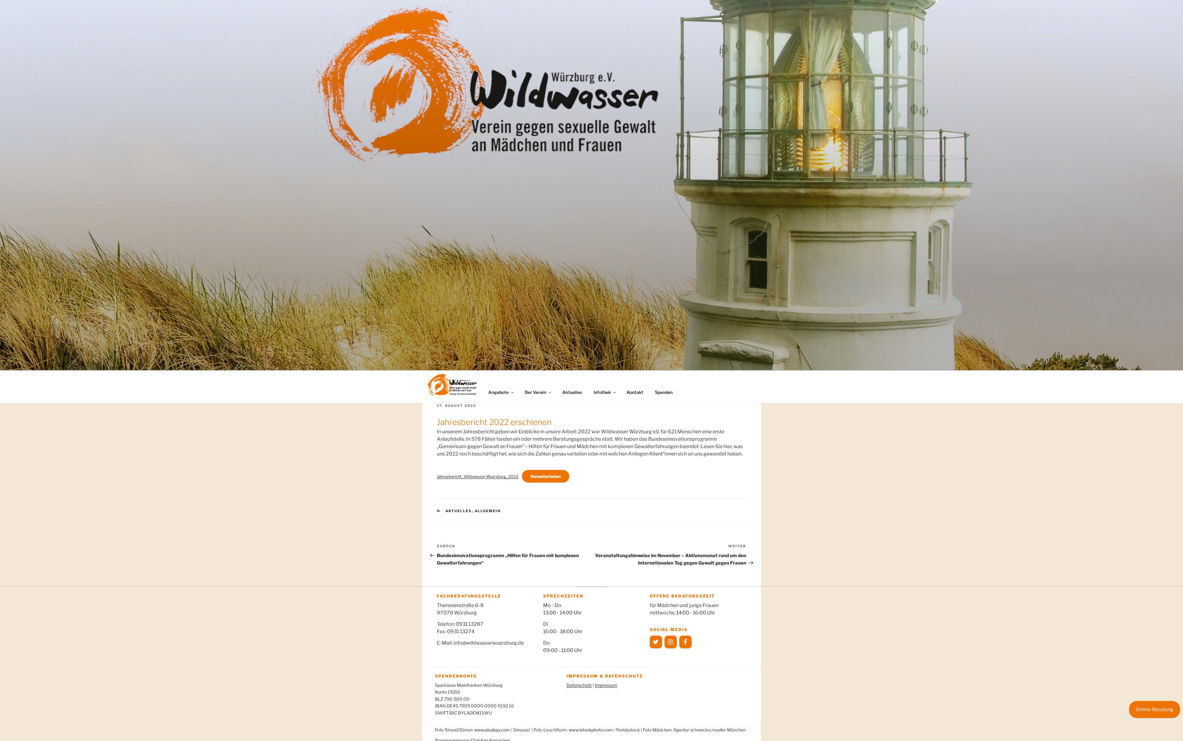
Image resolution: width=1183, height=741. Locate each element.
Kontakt (635, 392)
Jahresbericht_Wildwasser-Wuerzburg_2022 (477, 476)
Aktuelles (572, 392)
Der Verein (535, 392)
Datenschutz (579, 685)
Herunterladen (546, 476)
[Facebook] (685, 642)
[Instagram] (671, 642)
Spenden (664, 392)
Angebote (498, 392)
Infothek (602, 392)
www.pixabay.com (492, 729)
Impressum (606, 685)
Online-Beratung (1154, 709)
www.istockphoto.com (591, 729)
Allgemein (488, 511)
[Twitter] (656, 642)
